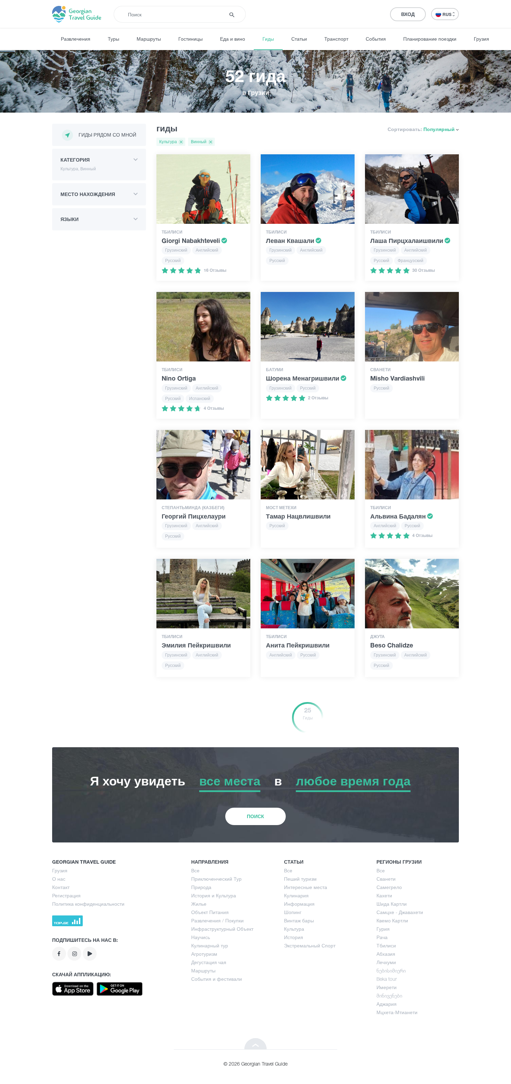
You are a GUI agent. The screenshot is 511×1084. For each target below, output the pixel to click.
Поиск (255, 816)
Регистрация (66, 895)
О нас (58, 879)
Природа (201, 887)
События (376, 39)
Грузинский (176, 250)
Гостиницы (190, 39)
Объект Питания (210, 912)
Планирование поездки (429, 39)
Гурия (383, 929)
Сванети (386, 879)
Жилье (198, 904)
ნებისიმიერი (391, 970)
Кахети (384, 895)
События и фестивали (216, 979)
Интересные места (305, 887)
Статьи (299, 39)
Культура (294, 929)
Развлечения (75, 39)
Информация (299, 904)
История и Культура (213, 895)
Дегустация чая (208, 962)
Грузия (481, 39)
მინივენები (389, 996)
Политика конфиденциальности (88, 904)
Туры (113, 39)
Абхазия (385, 954)
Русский (173, 260)
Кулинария (296, 895)
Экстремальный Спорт (309, 945)
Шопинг (292, 912)
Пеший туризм (300, 879)
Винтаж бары (299, 920)
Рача (382, 937)
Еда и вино (232, 39)
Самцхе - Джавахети (399, 912)
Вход (408, 14)
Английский (207, 250)
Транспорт (336, 39)
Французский (410, 260)
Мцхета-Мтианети (396, 1012)
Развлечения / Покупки (217, 920)
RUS (448, 14)
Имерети (386, 987)
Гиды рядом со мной (107, 135)
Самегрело (389, 887)
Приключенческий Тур (216, 879)
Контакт (61, 887)
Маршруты (149, 39)
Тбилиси (386, 945)
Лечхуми (386, 962)
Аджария (386, 1004)
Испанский (199, 398)
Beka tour (386, 979)
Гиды (268, 39)
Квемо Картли (392, 920)
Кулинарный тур (209, 945)
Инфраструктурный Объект (222, 929)
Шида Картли (391, 904)
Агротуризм (204, 954)
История (293, 937)
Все (195, 870)
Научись (200, 937)
